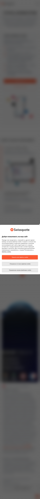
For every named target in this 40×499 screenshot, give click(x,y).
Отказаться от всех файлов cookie (20, 264)
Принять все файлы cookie (20, 257)
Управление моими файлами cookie (20, 270)
